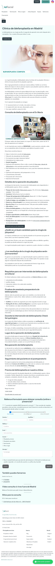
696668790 (45, 1)
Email (3, 430)
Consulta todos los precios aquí (13, 394)
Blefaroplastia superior (26, 190)
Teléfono (4, 424)
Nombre (4, 417)
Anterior (6, 466)
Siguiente (49, 466)
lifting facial (8, 97)
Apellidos (30, 417)
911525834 (6, 479)
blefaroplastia (27, 154)
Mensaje (4, 449)
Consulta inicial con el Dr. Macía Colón (15, 226)
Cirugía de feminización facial (10, 539)
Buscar (3, 19)
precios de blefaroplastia (36, 216)
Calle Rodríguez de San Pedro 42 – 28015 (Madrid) (16, 501)
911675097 (9, 521)
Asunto (4, 437)
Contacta (37, 1)
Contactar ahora (7, 39)
